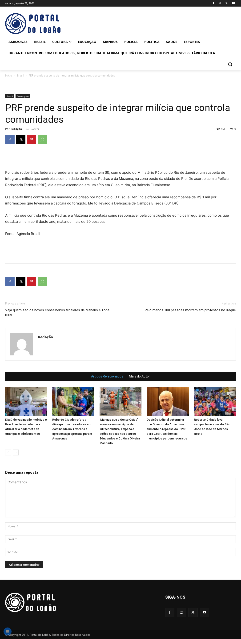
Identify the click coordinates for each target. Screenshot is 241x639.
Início (8, 75)
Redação (16, 129)
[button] (230, 64)
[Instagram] (220, 3)
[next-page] (16, 452)
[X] (226, 3)
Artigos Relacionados (107, 376)
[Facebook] (213, 3)
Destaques (23, 96)
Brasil (20, 75)
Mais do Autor (139, 376)
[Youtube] (233, 3)
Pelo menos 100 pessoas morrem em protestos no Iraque (190, 310)
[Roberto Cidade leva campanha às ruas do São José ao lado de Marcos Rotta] (215, 401)
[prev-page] (8, 452)
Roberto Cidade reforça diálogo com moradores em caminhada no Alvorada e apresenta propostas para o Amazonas (72, 429)
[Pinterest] (31, 139)
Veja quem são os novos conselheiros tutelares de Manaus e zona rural (57, 312)
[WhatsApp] (42, 139)
